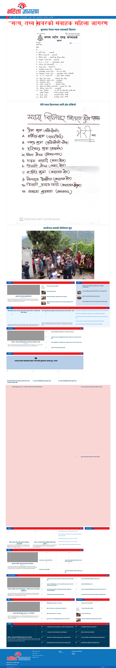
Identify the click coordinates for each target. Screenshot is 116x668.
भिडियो (34, 17)
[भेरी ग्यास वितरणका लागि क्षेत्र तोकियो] (58, 165)
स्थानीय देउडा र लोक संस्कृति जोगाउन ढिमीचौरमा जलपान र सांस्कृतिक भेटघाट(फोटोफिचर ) (90, 313)
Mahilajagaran (17, 667)
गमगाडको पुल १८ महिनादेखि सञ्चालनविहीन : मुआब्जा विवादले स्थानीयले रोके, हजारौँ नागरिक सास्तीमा (92, 311)
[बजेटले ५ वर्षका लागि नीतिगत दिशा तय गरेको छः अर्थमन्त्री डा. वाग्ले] (25, 335)
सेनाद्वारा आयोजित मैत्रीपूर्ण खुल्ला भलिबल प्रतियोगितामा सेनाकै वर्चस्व (69, 544)
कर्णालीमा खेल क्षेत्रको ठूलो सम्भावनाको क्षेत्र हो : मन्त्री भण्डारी (68, 538)
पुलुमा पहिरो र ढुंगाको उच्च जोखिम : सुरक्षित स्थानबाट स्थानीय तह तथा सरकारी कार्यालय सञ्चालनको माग (92, 317)
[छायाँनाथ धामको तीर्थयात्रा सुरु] (58, 254)
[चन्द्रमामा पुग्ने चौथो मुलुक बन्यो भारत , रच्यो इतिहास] (23, 606)
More (72, 282)
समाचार (10, 17)
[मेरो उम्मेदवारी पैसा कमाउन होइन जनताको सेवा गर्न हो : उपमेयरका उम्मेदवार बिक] (19, 374)
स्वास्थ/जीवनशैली (39, 17)
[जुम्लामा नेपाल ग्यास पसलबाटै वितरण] (58, 66)
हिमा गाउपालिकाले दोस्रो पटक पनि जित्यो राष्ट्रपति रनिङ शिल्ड (68, 531)
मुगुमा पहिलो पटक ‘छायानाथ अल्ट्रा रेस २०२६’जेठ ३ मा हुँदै (67, 541)
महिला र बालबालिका (23, 17)
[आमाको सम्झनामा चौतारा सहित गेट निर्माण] (51, 555)
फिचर (18, 17)
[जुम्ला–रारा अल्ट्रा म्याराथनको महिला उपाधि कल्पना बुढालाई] (45, 535)
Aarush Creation (107, 667)
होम (7, 17)
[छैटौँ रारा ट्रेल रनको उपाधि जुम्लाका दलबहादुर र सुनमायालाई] (19, 535)
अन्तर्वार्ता (30, 17)
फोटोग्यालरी (46, 17)
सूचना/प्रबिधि (51, 17)
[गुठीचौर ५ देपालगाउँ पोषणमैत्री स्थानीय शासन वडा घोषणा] (23, 630)
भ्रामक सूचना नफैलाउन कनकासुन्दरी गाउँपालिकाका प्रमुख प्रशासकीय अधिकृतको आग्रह (90, 321)
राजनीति (14, 17)
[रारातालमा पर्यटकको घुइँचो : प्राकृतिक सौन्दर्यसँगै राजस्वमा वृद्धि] (74, 566)
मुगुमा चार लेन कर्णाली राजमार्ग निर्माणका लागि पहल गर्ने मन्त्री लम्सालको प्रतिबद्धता (89, 324)
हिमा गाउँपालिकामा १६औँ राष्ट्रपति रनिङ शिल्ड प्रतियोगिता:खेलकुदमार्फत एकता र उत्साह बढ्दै (69, 535)
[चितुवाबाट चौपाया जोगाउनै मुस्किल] (51, 564)
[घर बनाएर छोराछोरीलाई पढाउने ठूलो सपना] (45, 374)
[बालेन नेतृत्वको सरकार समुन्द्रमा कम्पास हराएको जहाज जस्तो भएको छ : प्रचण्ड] (58, 316)
